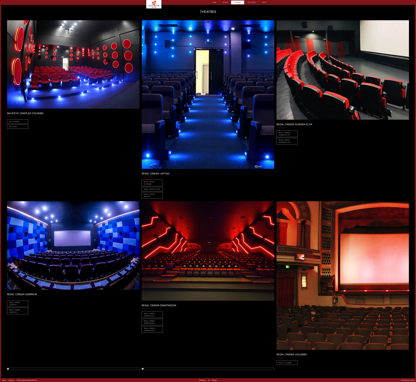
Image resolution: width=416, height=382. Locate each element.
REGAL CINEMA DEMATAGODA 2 (149, 322)
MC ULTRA (13, 127)
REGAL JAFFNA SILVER (152, 189)
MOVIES (225, 2)
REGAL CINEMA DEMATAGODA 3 (149, 329)
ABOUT (264, 2)
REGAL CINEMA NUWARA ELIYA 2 (285, 141)
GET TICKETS (251, 2)
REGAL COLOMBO (285, 363)
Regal (215, 380)
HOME (214, 2)
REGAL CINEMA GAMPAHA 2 (14, 311)
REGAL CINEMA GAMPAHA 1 (14, 304)
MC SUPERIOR (14, 121)
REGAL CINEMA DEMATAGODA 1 (149, 315)
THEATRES (237, 2)
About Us (11, 380)
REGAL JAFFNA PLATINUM (149, 183)
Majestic (203, 380)
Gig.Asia (412, 380)
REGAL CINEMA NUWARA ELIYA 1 (285, 134)
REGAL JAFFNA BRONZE (149, 195)
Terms (4, 380)
